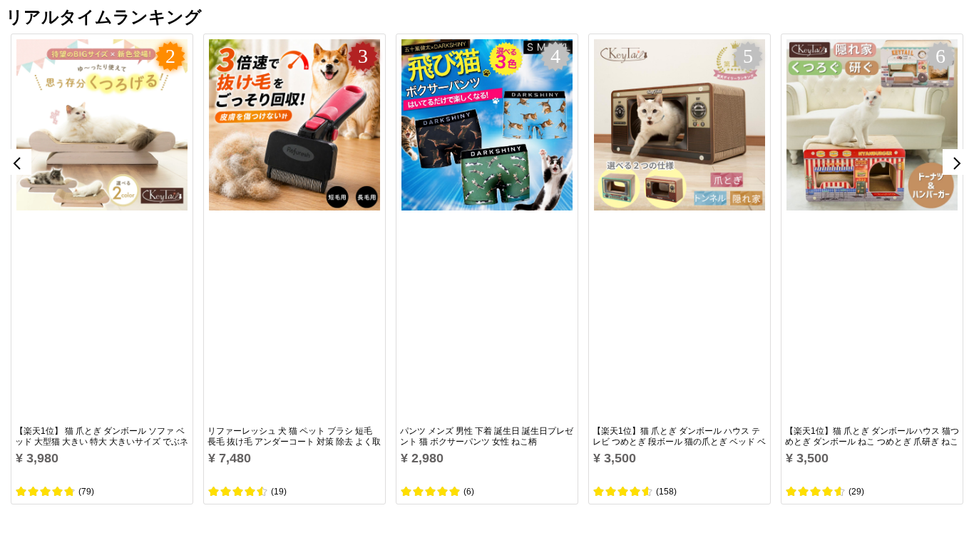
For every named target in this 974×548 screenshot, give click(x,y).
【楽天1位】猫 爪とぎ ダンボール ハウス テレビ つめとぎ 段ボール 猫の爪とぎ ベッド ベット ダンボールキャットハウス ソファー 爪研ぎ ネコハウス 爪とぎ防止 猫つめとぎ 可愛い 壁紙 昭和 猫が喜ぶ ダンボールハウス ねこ (679, 436)
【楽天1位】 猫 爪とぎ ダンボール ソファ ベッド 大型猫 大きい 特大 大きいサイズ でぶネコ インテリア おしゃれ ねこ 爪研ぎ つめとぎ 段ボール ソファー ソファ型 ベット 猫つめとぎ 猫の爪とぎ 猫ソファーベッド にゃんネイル (101, 436)
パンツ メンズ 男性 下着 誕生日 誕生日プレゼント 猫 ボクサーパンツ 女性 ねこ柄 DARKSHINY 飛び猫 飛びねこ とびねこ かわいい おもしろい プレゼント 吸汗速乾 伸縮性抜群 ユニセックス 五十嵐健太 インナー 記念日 (486, 436)
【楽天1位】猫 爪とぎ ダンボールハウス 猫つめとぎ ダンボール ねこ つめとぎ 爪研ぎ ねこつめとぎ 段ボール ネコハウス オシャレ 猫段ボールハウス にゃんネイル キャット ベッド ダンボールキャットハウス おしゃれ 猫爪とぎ (872, 436)
